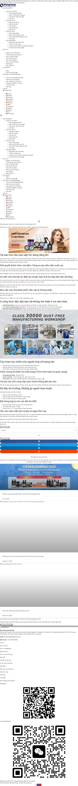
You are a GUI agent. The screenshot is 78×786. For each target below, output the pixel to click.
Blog (7, 70)
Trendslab (3, 678)
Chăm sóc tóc (10, 20)
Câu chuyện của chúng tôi (13, 81)
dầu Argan (22, 307)
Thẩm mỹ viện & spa (15, 44)
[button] (39, 115)
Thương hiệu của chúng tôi (13, 54)
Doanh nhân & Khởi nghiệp (16, 47)
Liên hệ (5, 88)
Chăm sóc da (10, 31)
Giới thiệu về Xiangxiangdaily (11, 74)
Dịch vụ (5, 49)
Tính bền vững (10, 85)
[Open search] (39, 221)
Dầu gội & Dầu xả (14, 22)
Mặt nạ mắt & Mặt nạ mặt (16, 35)
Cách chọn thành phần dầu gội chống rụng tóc (15, 610)
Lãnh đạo (8, 86)
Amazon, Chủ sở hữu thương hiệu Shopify (21, 46)
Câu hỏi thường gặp (12, 72)
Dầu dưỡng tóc (13, 27)
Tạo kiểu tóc (12, 26)
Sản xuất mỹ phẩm (11, 60)
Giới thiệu (3, 666)
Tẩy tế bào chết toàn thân (16, 17)
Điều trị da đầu (13, 24)
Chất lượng (9, 63)
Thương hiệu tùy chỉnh (33, 282)
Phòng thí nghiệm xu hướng (14, 83)
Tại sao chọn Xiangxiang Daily (14, 77)
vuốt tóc (28, 414)
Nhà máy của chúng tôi (12, 79)
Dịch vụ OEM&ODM (5, 648)
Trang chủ (3, 227)
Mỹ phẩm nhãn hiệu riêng (16, 42)
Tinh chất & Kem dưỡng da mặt (18, 37)
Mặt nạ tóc (12, 29)
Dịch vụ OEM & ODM (12, 56)
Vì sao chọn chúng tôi (6, 663)
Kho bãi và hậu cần (11, 58)
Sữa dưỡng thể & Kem (15, 13)
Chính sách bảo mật (6, 783)
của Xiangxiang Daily (62, 269)
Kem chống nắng (14, 33)
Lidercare (29, 783)
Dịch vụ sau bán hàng (12, 62)
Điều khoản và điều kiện (19, 783)
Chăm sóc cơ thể (11, 11)
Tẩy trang (12, 38)
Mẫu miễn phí (10, 65)
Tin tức (9, 227)
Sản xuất (2, 657)
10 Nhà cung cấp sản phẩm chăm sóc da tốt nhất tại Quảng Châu (21, 494)
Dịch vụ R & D (4, 645)
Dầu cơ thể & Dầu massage (17, 15)
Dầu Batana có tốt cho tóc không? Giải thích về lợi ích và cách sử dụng (22, 556)
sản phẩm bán (17, 280)
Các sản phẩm (7, 8)
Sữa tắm (11, 18)
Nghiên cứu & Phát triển (13, 53)
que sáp (8, 269)
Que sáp (57, 280)
